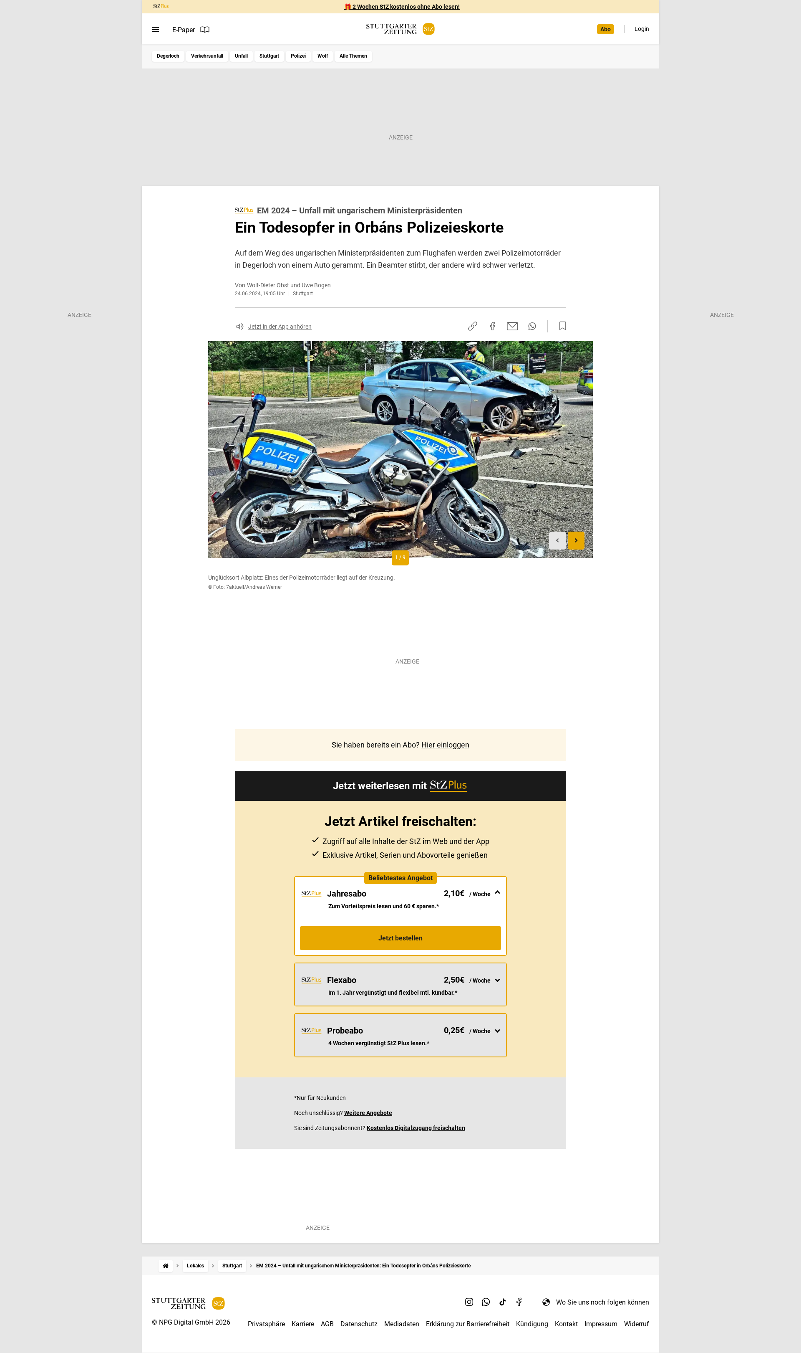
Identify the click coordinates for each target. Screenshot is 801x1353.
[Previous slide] (557, 541)
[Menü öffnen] (155, 29)
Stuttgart (269, 56)
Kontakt (566, 1324)
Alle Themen (353, 56)
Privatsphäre (266, 1324)
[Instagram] (469, 1302)
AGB (327, 1324)
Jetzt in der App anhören (280, 326)
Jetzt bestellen (400, 938)
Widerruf (636, 1324)
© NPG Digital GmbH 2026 (191, 1322)
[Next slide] (576, 541)
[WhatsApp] (486, 1302)
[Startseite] (166, 1266)
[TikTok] (502, 1302)
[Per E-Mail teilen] (512, 326)
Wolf (322, 56)
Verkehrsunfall (207, 56)
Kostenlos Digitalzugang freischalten (416, 1128)
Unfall (241, 56)
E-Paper (183, 30)
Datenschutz (359, 1324)
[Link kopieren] (472, 326)
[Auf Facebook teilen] (492, 326)
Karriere (303, 1324)
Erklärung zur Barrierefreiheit (467, 1324)
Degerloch (168, 56)
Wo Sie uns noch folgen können (602, 1302)
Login (642, 28)
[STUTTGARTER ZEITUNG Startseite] (400, 29)
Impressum (600, 1324)
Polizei (298, 56)
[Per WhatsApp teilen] (532, 326)
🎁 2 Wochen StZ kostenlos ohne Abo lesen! (402, 6)
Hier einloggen (445, 744)
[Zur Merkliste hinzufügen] (560, 326)
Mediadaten (401, 1324)
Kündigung (532, 1324)
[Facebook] (519, 1302)
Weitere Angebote (368, 1113)
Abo (605, 29)
